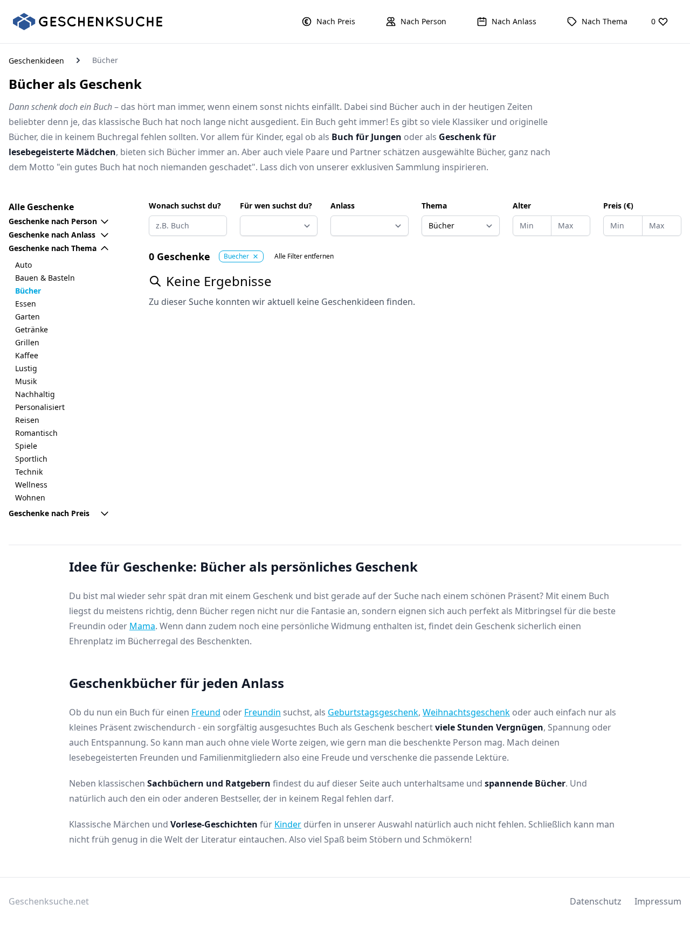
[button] (328, 21)
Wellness (31, 484)
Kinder (287, 824)
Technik (29, 472)
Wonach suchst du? (185, 205)
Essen (25, 303)
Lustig (26, 368)
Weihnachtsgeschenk (466, 712)
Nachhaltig (35, 394)
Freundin (262, 712)
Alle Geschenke (41, 207)
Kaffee (26, 355)
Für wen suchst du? (276, 205)
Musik (26, 381)
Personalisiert (40, 407)
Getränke (31, 329)
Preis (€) (618, 205)
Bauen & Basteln (45, 278)
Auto (23, 265)
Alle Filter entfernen (304, 256)
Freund (205, 712)
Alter (522, 205)
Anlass (342, 205)
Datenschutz (596, 901)
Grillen (27, 342)
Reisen (27, 420)
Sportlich (31, 459)
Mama (142, 626)
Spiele (26, 446)
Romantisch (36, 433)
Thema (434, 205)
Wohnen (30, 497)
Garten (27, 316)
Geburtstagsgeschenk (373, 712)
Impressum (657, 901)
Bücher (28, 291)
